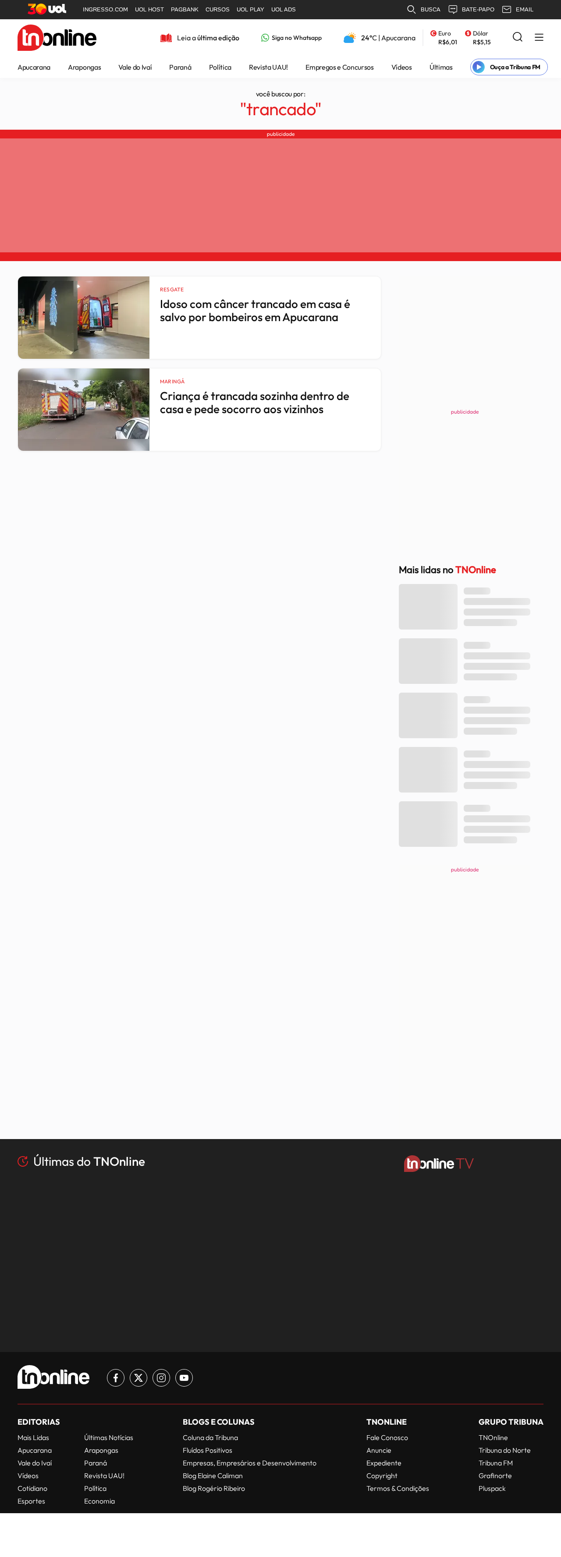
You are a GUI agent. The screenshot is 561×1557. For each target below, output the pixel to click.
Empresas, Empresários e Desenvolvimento (249, 1462)
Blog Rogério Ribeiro (214, 1488)
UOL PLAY (250, 9)
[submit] (517, 37)
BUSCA (430, 9)
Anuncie (378, 1450)
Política (220, 67)
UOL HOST (149, 9)
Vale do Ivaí (135, 67)
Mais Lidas (33, 1437)
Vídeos (401, 67)
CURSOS (218, 9)
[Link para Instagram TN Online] (161, 1378)
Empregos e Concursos (339, 67)
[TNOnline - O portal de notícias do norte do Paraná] (57, 46)
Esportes (31, 1501)
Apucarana (34, 67)
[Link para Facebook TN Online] (115, 1378)
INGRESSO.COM (105, 9)
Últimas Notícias (108, 1437)
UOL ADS (283, 9)
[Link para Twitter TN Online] (138, 1378)
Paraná (180, 67)
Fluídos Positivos (207, 1450)
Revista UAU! (268, 67)
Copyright (382, 1475)
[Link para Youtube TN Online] (184, 1378)
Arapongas (84, 67)
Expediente (383, 1462)
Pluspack (492, 1488)
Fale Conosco (387, 1437)
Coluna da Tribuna (210, 1437)
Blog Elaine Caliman (213, 1475)
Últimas (441, 67)
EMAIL (524, 9)
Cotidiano (32, 1488)
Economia (99, 1501)
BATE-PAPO (478, 9)
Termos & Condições (397, 1488)
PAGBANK (185, 9)
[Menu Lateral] (539, 38)
